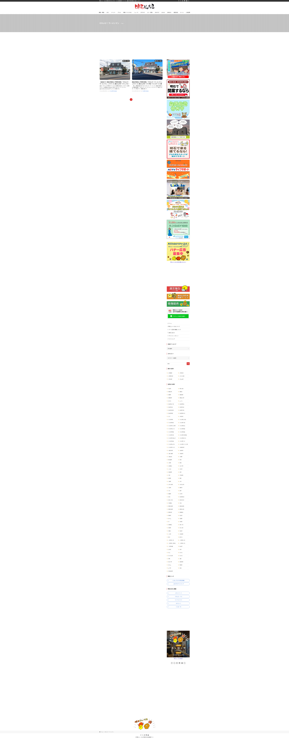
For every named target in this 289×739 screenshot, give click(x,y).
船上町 (181, 546)
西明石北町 (182, 509)
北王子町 (181, 466)
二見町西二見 (182, 540)
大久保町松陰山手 (172, 438)
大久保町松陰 (171, 435)
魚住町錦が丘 (182, 413)
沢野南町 (181, 475)
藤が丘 (181, 537)
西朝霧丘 (181, 512)
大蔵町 (181, 456)
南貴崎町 (181, 561)
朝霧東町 (181, 394)
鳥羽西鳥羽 (182, 496)
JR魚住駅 (170, 379)
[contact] (187, 1)
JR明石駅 (181, 373)
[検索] (189, 1)
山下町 (169, 568)
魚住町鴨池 (182, 404)
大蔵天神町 (170, 450)
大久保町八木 (182, 441)
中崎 (180, 503)
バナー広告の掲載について (174, 329)
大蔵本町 (181, 453)
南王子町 (170, 561)
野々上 (169, 518)
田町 (180, 490)
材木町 (181, 469)
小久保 (169, 469)
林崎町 (181, 521)
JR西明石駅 (170, 376)
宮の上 (169, 565)
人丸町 (169, 534)
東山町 (181, 531)
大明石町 (181, 416)
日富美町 (181, 534)
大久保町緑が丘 (183, 438)
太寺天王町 (182, 484)
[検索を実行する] (188, 363)
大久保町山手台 (171, 444)
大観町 (169, 481)
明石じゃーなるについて (174, 326)
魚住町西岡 (170, 413)
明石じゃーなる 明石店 (178, 658)
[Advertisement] (144, 43)
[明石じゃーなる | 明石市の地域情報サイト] (144, 6)
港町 (180, 558)
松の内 (181, 555)
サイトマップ (171, 339)
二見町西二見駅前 (172, 543)
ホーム (170, 323)
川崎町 (169, 462)
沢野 (169, 475)
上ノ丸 (181, 401)
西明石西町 (182, 506)
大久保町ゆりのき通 (184, 444)
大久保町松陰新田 (183, 435)
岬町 (169, 558)
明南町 (181, 565)
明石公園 (181, 388)
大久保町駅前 (171, 422)
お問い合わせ (171, 332)
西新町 (169, 515)
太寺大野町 (170, 484)
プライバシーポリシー (173, 336)
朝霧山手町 (182, 397)
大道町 (169, 487)
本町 (180, 549)
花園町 (181, 518)
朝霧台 (181, 391)
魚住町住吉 (182, 407)
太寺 (180, 481)
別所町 (169, 549)
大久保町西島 (182, 428)
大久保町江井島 (183, 419)
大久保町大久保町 (172, 425)
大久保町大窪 (182, 422)
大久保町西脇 (171, 432)
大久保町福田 (182, 432)
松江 (169, 552)
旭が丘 (169, 401)
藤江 (169, 537)
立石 (169, 490)
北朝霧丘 (170, 466)
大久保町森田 (171, 441)
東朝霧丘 (170, 524)
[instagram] (183, 1)
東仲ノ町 (181, 524)
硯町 (180, 478)
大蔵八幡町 (170, 453)
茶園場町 (170, 472)
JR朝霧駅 (170, 373)
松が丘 (181, 552)
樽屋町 (169, 493)
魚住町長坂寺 (171, 410)
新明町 (169, 478)
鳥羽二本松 (170, 500)
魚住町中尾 (182, 410)
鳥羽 (169, 496)
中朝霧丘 (170, 503)
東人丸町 (181, 527)
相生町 (169, 388)
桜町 (180, 472)
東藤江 (169, 531)
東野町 (169, 527)
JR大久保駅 (182, 376)
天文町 (181, 493)
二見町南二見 (182, 543)
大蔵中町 (181, 450)
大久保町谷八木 (171, 428)
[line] (185, 1)
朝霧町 (169, 394)
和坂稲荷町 (170, 571)
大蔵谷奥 (170, 456)
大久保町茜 (170, 419)
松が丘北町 (170, 555)
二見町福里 (170, 546)
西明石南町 (170, 509)
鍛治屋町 (170, 459)
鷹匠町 (181, 487)
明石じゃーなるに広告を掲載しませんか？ (178, 262)
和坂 (180, 459)
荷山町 (181, 515)
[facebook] (179, 1)
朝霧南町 (170, 397)
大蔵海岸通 (182, 447)
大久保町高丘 (182, 425)
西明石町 (170, 512)
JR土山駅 (181, 379)
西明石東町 (170, 506)
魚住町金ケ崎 (171, 404)
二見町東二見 (171, 540)
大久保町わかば (171, 447)
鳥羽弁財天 (182, 500)
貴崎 (180, 462)
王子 (169, 416)
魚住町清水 (170, 407)
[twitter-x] (181, 1)
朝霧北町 (170, 391)
